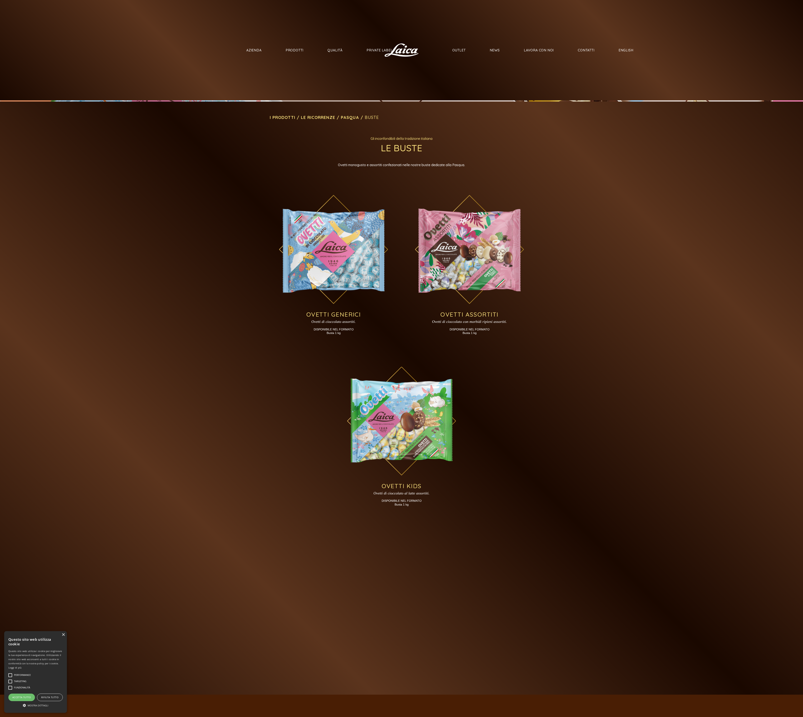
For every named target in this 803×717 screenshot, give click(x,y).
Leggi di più (15, 667)
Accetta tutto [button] (21, 697)
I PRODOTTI (282, 117)
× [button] (63, 634)
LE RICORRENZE (318, 117)
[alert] (35, 672)
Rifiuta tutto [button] (50, 697)
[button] (35, 705)
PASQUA (350, 117)
